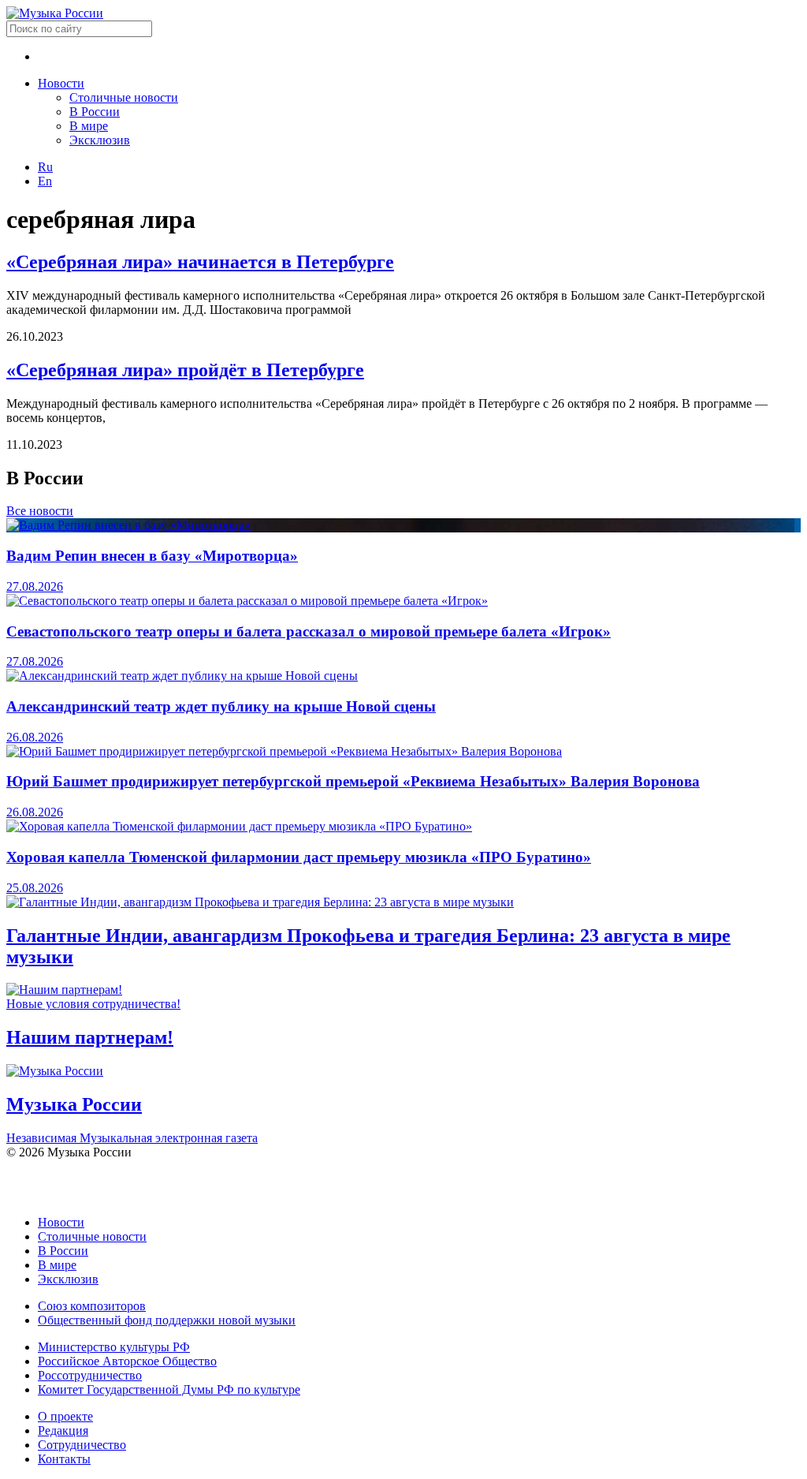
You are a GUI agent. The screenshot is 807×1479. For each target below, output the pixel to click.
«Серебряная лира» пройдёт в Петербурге (185, 370)
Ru (45, 167)
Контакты (64, 1459)
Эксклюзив (99, 140)
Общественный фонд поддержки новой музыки (167, 1320)
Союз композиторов (92, 1306)
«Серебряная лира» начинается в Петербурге (200, 262)
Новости (61, 83)
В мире (88, 126)
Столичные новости (123, 97)
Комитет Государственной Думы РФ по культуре (169, 1389)
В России (94, 111)
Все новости (39, 510)
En (45, 181)
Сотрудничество (82, 1444)
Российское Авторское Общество (127, 1361)
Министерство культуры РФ (114, 1347)
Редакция (63, 1430)
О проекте (65, 1416)
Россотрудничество (90, 1375)
